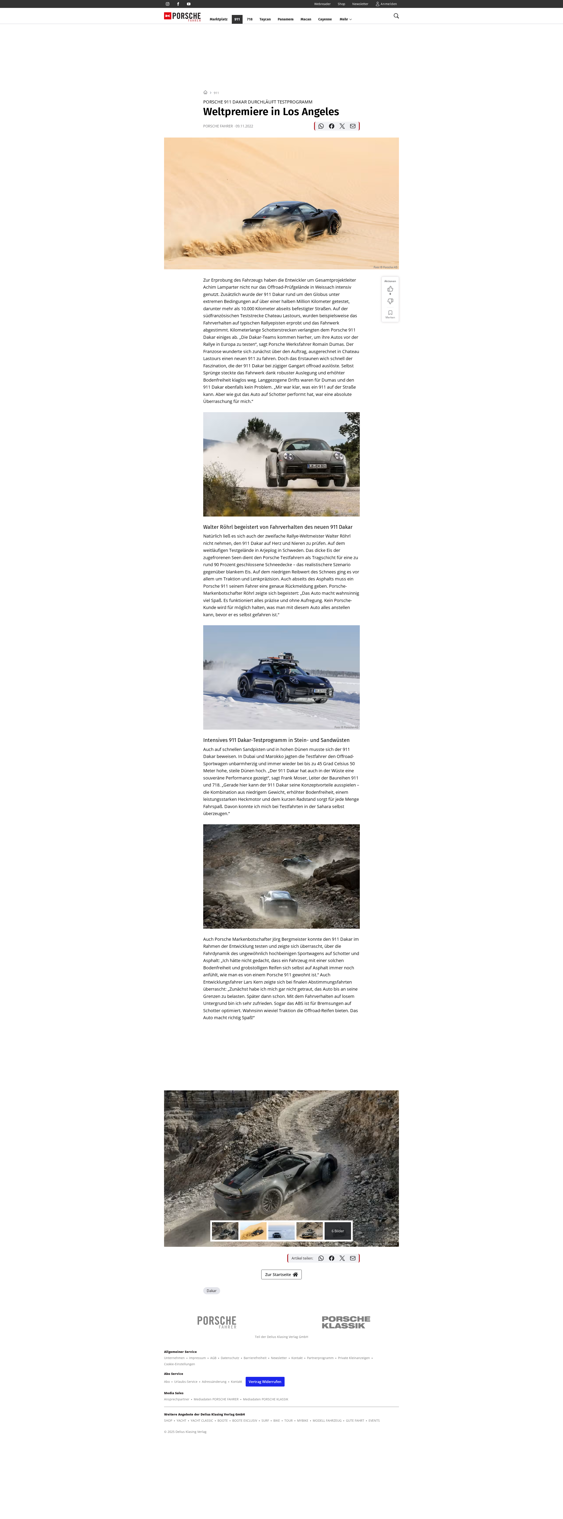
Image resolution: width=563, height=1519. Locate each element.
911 (237, 19)
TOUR (288, 1420)
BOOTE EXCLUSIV (244, 1420)
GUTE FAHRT (355, 1420)
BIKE (276, 1420)
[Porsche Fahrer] (187, 16)
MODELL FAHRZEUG (327, 1420)
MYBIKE (302, 1420)
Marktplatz (218, 19)
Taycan (265, 19)
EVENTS (374, 1420)
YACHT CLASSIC (202, 1420)
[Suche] (396, 15)
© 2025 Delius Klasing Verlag (185, 1432)
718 (249, 19)
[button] (346, 19)
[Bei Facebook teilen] (331, 126)
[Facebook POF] (178, 4)
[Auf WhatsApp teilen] (321, 126)
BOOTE (223, 1420)
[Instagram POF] (167, 4)
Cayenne (325, 19)
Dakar (212, 1290)
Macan (306, 19)
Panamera (286, 19)
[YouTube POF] (188, 4)
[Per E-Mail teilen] (352, 126)
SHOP (168, 1420)
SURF (265, 1420)
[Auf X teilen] (342, 126)
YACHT (181, 1420)
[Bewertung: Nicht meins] (390, 301)
